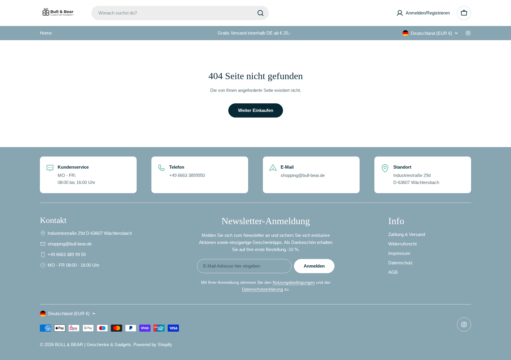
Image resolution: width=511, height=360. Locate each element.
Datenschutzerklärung (262, 289)
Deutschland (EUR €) (431, 33)
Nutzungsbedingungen (294, 282)
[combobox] (180, 13)
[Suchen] (260, 13)
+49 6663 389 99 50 (67, 254)
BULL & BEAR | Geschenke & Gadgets (93, 344)
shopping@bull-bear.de (70, 243)
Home (46, 32)
